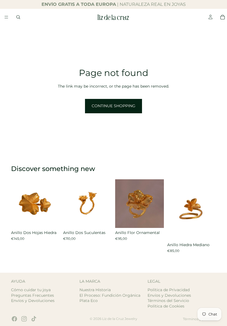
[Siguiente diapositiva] (54, 204)
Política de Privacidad (169, 289)
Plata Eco (88, 300)
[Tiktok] (33, 319)
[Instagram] (24, 319)
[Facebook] (14, 319)
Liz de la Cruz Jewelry (119, 319)
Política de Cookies (166, 305)
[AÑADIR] (103, 219)
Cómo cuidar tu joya (31, 289)
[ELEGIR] (51, 219)
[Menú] (6, 17)
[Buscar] (18, 17)
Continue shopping (113, 105)
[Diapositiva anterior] (17, 204)
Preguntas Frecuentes (32, 295)
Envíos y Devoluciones (33, 300)
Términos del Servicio (168, 300)
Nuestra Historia (95, 289)
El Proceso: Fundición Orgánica (109, 295)
